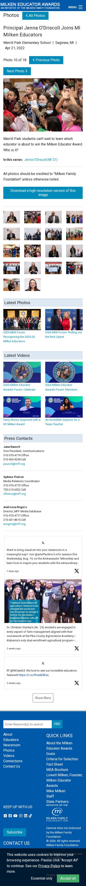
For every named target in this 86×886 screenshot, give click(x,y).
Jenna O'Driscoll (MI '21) (41, 159)
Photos (9, 750)
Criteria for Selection (62, 759)
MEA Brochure (57, 770)
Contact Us (11, 766)
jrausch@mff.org (14, 464)
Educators (11, 740)
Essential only (41, 878)
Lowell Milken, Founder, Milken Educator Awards (64, 780)
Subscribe (14, 832)
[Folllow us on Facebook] (10, 816)
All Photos (36, 16)
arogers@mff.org (14, 524)
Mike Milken (55, 791)
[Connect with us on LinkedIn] (26, 816)
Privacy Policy (49, 866)
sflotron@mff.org (14, 493)
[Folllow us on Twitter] (5, 816)
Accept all (68, 878)
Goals (50, 754)
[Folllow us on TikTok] (30, 816)
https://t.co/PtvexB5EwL (34, 675)
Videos (8, 756)
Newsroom (11, 745)
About (7, 734)
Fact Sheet (54, 764)
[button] (43, 556)
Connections (12, 761)
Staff (50, 796)
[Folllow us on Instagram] (21, 816)
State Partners (57, 802)
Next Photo (16, 71)
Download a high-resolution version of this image (43, 193)
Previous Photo (47, 60)
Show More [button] (43, 698)
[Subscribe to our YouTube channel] (16, 816)
